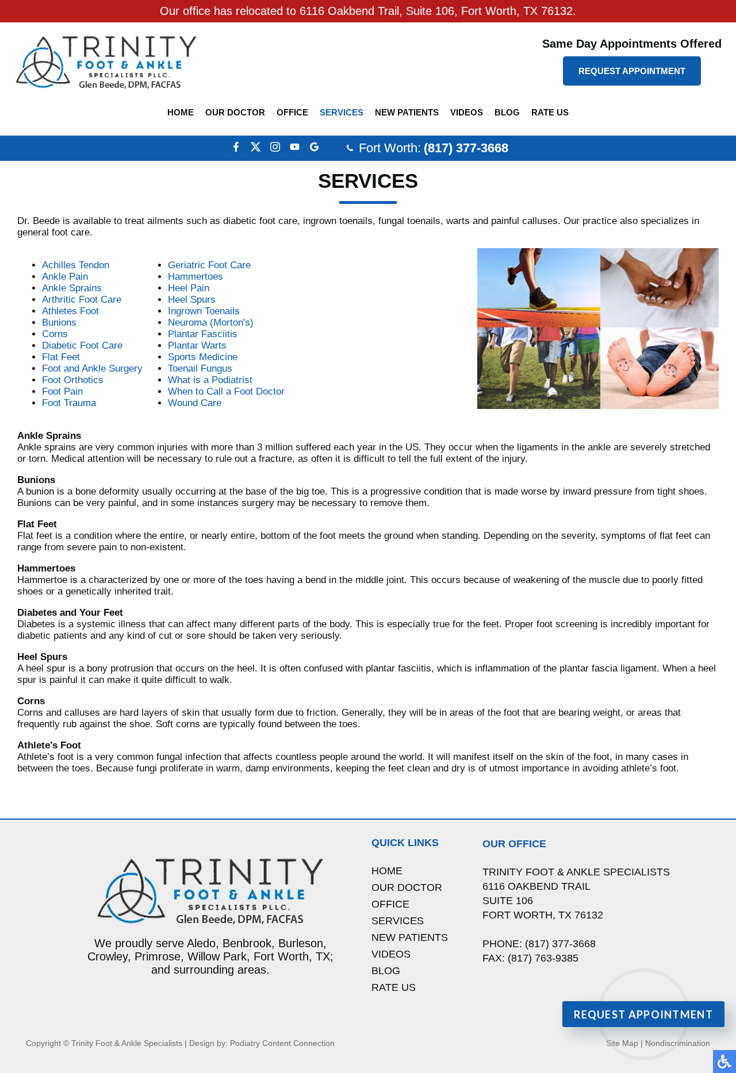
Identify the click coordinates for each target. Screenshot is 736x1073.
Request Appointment (631, 71)
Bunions (59, 322)
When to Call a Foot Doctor (226, 391)
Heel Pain (188, 288)
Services (341, 112)
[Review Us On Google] (314, 151)
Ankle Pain (65, 276)
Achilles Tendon (75, 265)
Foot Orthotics (72, 380)
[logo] (106, 61)
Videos (466, 112)
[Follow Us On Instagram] (275, 151)
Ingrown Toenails (204, 311)
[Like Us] (236, 151)
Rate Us (550, 112)
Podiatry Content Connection (282, 1043)
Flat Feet (61, 357)
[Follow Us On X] (255, 151)
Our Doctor (235, 112)
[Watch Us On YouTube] (294, 151)
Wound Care (194, 402)
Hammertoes (195, 276)
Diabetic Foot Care (82, 345)
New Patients (407, 112)
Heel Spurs (192, 299)
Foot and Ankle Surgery (92, 368)
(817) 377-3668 (466, 148)
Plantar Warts (197, 345)
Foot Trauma (69, 402)
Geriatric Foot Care (209, 265)
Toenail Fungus (200, 368)
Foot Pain (62, 391)
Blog (507, 112)
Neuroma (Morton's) (211, 322)
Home (180, 112)
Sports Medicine (202, 357)
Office (292, 112)
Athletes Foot (70, 311)
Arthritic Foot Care (81, 299)
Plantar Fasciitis (202, 334)
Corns (55, 334)
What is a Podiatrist (210, 380)
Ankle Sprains (72, 288)
